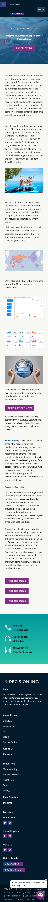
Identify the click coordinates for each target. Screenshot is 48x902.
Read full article (17, 580)
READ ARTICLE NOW (20, 408)
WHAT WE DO (20, 648)
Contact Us (13, 864)
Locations (8, 812)
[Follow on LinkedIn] (5, 823)
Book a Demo (14, 870)
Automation (9, 726)
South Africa (9, 817)
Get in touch (17, 14)
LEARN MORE (24, 47)
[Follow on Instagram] (10, 823)
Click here (9, 227)
